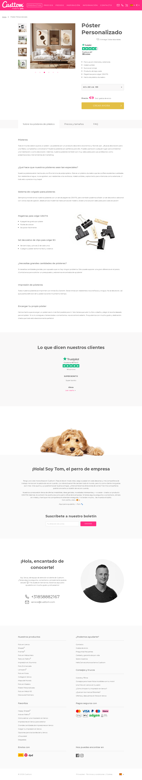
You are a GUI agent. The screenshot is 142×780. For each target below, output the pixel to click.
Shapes (21, 648)
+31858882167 (122, 5)
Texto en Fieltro (24, 659)
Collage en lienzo (24, 677)
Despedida (22, 740)
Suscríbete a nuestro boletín (71, 516)
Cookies (109, 774)
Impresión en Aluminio (27, 662)
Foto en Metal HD (25, 691)
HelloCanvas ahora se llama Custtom (90, 662)
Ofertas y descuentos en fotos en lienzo (91, 696)
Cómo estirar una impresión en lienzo (33, 718)
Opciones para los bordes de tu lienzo (32, 732)
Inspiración (73, 5)
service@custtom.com (118, 5)
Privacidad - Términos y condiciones (90, 774)
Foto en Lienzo (24, 644)
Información (90, 5)
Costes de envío (82, 648)
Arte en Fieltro (24, 714)
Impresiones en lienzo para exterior (32, 722)
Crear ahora (101, 105)
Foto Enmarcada (24, 666)
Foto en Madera (24, 684)
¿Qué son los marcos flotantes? (88, 692)
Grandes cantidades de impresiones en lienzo (35, 725)
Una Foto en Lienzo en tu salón (88, 685)
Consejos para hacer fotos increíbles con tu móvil (95, 681)
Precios (48, 5)
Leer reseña (69, 390)
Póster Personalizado (26, 688)
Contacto (106, 5)
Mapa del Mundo (24, 680)
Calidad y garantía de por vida (88, 655)
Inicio (4, 17)
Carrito (126, 5)
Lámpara (22, 669)
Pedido (60, 5)
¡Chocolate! (22, 736)
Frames (21, 651)
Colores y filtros (82, 678)
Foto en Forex (23, 673)
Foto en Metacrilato (25, 655)
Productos (34, 5)
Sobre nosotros (82, 659)
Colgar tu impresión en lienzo (30, 729)
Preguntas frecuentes (84, 652)
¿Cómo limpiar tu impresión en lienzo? (91, 688)
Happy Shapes (24, 711)
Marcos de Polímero (26, 695)
